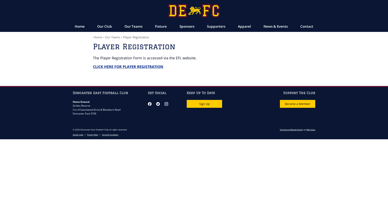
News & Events (276, 26)
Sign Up (204, 104)
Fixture (161, 26)
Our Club (104, 26)
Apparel (244, 26)
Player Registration (136, 37)
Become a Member (297, 104)
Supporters (216, 26)
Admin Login (78, 134)
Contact (306, 26)
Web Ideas (310, 129)
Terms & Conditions (110, 134)
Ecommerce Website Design (291, 129)
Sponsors (186, 26)
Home (80, 26)
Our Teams (133, 26)
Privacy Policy (92, 134)
